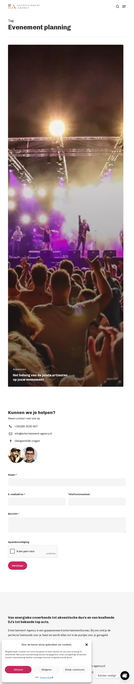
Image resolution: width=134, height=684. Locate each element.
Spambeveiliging (18, 542)
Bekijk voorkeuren (74, 669)
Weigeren (47, 669)
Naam (12, 474)
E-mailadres (16, 494)
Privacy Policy (46, 677)
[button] (86, 644)
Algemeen (19, 369)
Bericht (13, 513)
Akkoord (18, 669)
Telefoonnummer (79, 494)
